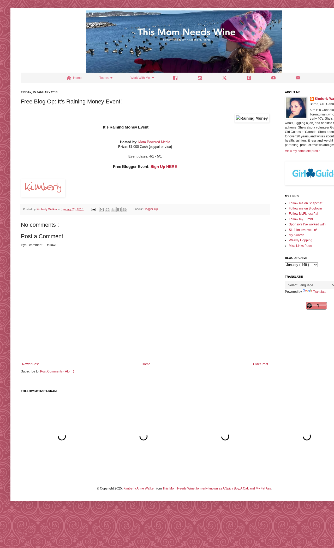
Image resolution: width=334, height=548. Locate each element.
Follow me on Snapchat (305, 203)
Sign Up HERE (164, 166)
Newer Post (30, 364)
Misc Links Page (300, 246)
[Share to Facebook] (119, 209)
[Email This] (101, 209)
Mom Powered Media (154, 142)
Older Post (260, 364)
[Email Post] (93, 209)
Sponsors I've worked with (307, 224)
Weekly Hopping (300, 240)
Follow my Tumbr (301, 219)
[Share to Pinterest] (124, 209)
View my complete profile (302, 151)
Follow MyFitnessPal (303, 213)
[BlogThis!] (107, 209)
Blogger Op (151, 209)
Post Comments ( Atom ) (57, 371)
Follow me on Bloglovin (305, 208)
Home (146, 364)
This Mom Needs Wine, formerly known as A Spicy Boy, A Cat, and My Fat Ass (217, 488)
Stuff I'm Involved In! (303, 230)
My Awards (296, 235)
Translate (319, 292)
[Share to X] (113, 209)
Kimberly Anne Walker (139, 488)
